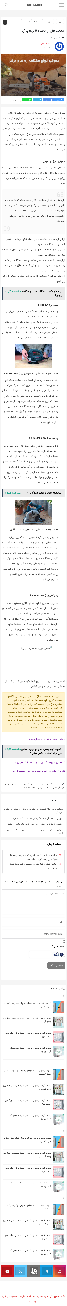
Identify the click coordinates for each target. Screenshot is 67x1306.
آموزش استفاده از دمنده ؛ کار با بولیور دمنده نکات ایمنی (38, 818)
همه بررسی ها (29, 787)
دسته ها (37, 21)
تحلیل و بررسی (44, 787)
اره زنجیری (27, 783)
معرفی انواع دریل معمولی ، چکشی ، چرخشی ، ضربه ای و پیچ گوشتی (35, 831)
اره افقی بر (39, 783)
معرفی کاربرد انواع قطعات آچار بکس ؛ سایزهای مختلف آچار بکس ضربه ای (33, 810)
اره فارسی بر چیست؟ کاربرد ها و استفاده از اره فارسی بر (40, 762)
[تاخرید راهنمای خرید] (33, 5)
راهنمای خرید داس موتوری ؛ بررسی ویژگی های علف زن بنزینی (35, 824)
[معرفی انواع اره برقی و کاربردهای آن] (33, 75)
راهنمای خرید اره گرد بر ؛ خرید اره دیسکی (46, 739)
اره (25, 21)
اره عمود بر (16, 783)
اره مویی (56, 787)
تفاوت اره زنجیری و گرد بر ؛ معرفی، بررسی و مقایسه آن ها (39, 771)
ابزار (49, 21)
